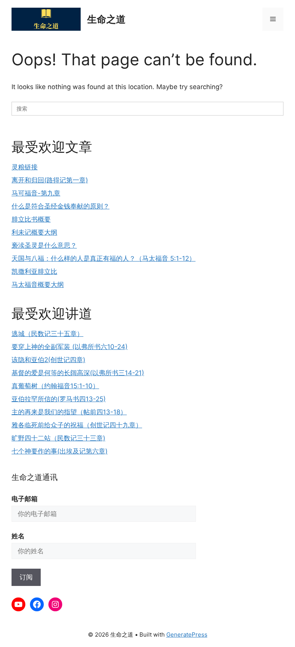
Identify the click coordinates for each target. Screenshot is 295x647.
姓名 (18, 536)
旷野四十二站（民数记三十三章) (58, 438)
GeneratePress (186, 634)
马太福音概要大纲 (38, 284)
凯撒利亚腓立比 (34, 271)
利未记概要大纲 (34, 232)
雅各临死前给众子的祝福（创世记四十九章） (77, 425)
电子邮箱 (25, 499)
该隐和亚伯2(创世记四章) (48, 360)
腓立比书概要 (31, 219)
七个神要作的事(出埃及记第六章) (60, 451)
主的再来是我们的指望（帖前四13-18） (69, 412)
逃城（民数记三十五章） (47, 334)
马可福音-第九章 (36, 193)
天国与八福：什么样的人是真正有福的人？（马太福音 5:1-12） (104, 258)
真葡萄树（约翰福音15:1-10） (55, 386)
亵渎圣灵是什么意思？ (44, 245)
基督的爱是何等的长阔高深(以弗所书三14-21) (78, 373)
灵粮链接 (25, 167)
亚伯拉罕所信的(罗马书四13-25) (59, 399)
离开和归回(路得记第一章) (50, 180)
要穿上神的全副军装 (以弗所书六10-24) (70, 347)
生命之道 (106, 19)
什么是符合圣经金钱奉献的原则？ (60, 206)
